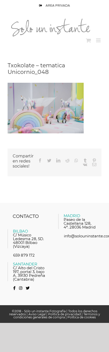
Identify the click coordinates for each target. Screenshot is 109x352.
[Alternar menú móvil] (98, 40)
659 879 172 (24, 255)
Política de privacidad (64, 314)
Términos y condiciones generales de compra (56, 315)
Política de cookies (81, 317)
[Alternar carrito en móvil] (88, 40)
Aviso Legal (37, 314)
